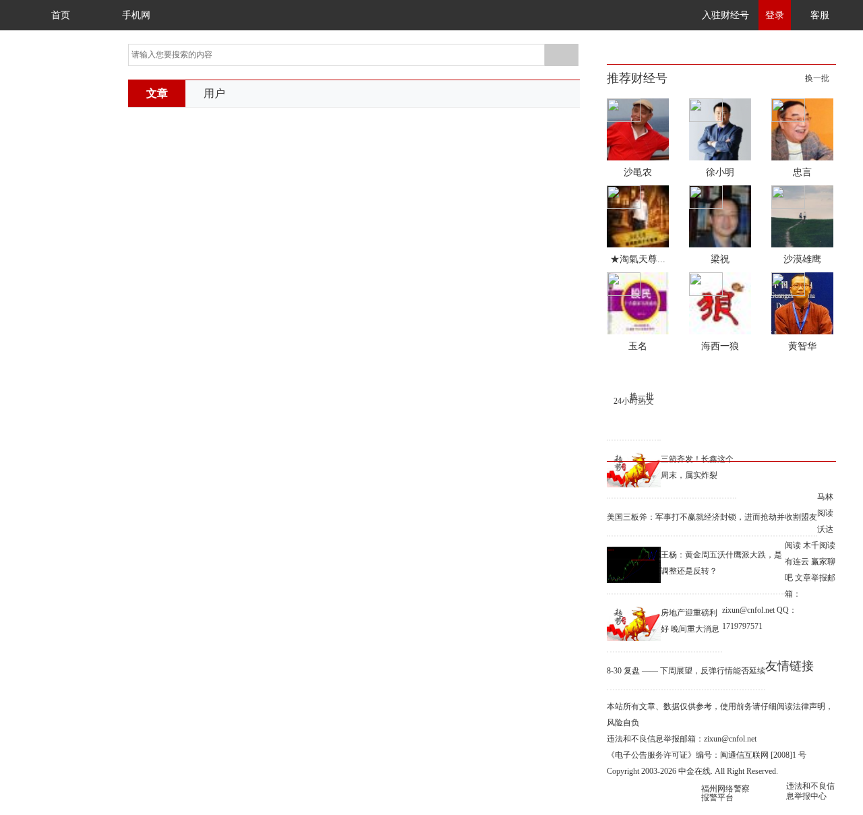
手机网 (136, 15)
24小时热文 (634, 401)
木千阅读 (819, 545)
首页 (60, 15)
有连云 (797, 561)
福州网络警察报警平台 (725, 793)
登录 (774, 15)
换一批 (817, 78)
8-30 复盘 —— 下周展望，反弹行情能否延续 (686, 670)
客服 (819, 15)
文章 (157, 93)
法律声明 (809, 706)
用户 (214, 93)
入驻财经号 (725, 15)
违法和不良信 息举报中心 (810, 791)
